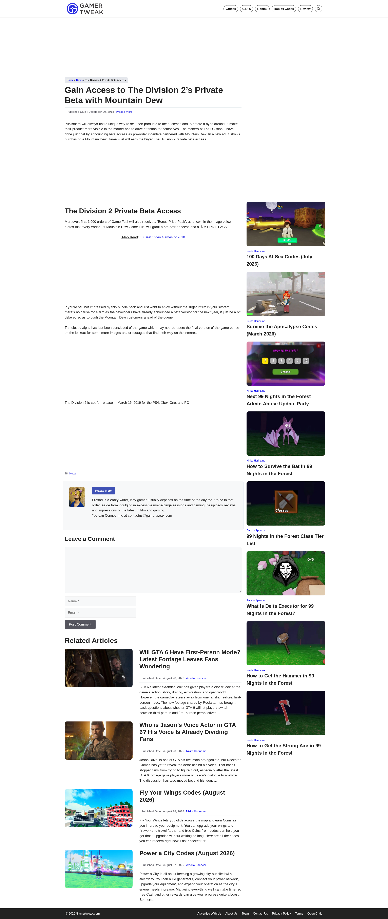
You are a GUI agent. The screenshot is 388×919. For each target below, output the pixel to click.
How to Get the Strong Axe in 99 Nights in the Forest (284, 749)
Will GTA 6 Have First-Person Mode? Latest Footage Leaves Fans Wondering (189, 659)
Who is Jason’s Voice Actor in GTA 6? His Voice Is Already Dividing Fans (187, 732)
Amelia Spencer (196, 678)
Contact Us (260, 913)
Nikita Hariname (196, 751)
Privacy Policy (281, 913)
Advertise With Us (209, 913)
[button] (318, 8)
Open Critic (314, 913)
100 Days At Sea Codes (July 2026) (279, 260)
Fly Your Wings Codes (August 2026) (182, 796)
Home (70, 80)
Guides (231, 9)
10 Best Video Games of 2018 (162, 237)
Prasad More (124, 111)
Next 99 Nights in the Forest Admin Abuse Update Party (279, 400)
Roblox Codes (284, 9)
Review (305, 9)
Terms (299, 913)
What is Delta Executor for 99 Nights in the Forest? (280, 609)
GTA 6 (246, 9)
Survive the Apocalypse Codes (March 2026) (282, 330)
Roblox (262, 9)
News (79, 80)
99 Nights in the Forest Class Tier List (285, 539)
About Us (231, 913)
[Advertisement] (194, 46)
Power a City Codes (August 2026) (187, 853)
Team (245, 913)
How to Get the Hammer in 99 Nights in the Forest (280, 679)
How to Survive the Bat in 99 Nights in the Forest (279, 470)
